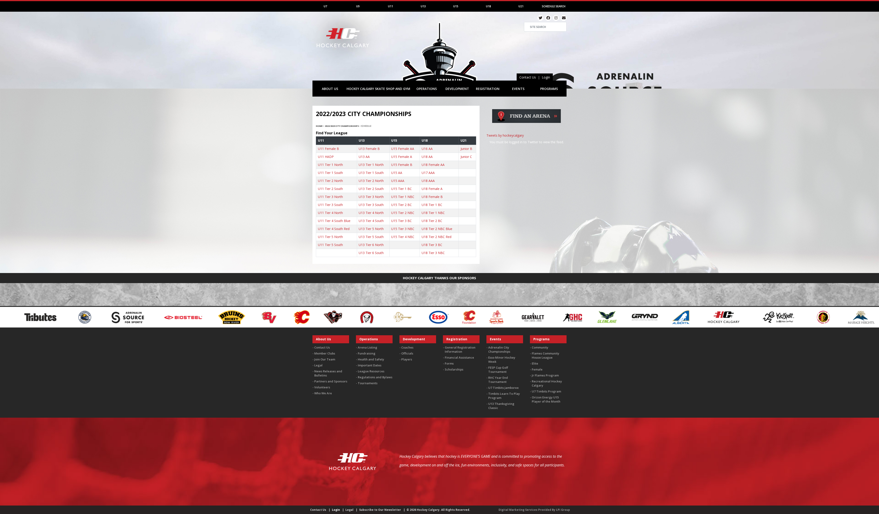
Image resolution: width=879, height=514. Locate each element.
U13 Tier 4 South (371, 221)
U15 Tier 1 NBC (402, 197)
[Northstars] (812, 317)
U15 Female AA (402, 148)
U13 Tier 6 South (371, 253)
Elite (535, 363)
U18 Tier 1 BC (432, 205)
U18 (488, 6)
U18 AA (427, 156)
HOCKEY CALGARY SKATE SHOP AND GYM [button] (378, 89)
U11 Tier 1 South (330, 172)
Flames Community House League (545, 355)
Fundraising (366, 353)
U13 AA (364, 156)
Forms (449, 363)
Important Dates (369, 365)
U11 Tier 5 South (330, 245)
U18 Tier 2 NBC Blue (437, 229)
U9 (358, 6)
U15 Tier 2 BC (401, 205)
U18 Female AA (433, 164)
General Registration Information (460, 349)
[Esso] (318, 317)
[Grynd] (524, 317)
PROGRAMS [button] (549, 89)
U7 (325, 6)
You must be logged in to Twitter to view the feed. (526, 142)
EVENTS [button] (518, 89)
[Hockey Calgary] (343, 50)
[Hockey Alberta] (560, 317)
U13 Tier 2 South (371, 189)
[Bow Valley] (148, 317)
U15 (455, 6)
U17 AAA (428, 172)
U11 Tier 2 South (330, 189)
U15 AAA (397, 181)
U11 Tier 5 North (330, 237)
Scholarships (454, 369)
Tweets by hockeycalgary (505, 135)
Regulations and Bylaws (375, 377)
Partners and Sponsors (330, 381)
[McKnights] (778, 317)
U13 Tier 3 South (371, 205)
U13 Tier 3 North (371, 197)
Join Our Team (324, 359)
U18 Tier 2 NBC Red (436, 237)
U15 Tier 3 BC (401, 221)
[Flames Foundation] (348, 317)
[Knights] (702, 317)
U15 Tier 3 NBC (402, 229)
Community (540, 347)
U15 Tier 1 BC (401, 189)
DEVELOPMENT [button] (457, 89)
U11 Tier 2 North (330, 181)
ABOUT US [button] (330, 89)
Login (546, 77)
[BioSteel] (63, 317)
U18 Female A (432, 189)
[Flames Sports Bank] (376, 317)
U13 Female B (369, 148)
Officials (407, 353)
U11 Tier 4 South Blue (334, 221)
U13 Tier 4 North (371, 213)
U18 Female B (432, 197)
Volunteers (322, 387)
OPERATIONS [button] (426, 89)
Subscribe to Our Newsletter (380, 510)
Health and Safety (371, 359)
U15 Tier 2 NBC (402, 213)
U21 (521, 6)
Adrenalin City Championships (499, 349)
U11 (390, 6)
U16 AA (427, 148)
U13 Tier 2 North (371, 181)
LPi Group (563, 510)
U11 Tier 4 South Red (334, 229)
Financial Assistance (459, 357)
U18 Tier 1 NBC (433, 213)
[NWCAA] (847, 317)
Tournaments (367, 383)
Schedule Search (553, 6)
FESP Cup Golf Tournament (498, 369)
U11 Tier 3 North (330, 197)
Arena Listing (367, 347)
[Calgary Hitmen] (212, 317)
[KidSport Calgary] (658, 317)
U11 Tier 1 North (330, 164)
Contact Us (527, 77)
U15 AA (396, 172)
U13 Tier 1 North (371, 164)
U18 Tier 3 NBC (433, 253)
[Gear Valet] (412, 317)
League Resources (371, 371)
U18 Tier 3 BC (432, 245)
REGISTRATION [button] (487, 89)
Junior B (466, 148)
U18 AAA (428, 181)
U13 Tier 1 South (371, 172)
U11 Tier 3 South (330, 205)
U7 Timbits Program (546, 391)
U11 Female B (328, 148)
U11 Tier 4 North (330, 213)
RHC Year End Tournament (498, 380)
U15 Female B (401, 164)
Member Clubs (324, 353)
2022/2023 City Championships (342, 125)
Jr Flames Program (545, 375)
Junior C (466, 156)
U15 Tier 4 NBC (402, 237)
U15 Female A (401, 156)
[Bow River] (111, 317)
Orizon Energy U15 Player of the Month (546, 399)
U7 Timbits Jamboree (503, 388)
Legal (318, 365)
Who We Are (323, 393)
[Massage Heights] (740, 317)
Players (406, 359)
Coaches (407, 347)
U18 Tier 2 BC (432, 221)
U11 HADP (326, 156)
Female (537, 369)
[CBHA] (246, 317)
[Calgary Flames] (181, 317)
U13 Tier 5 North (371, 229)
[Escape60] (282, 317)
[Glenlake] (486, 317)
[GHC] (452, 317)
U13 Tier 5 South (371, 237)
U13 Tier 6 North (371, 245)
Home (319, 125)
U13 (423, 6)
